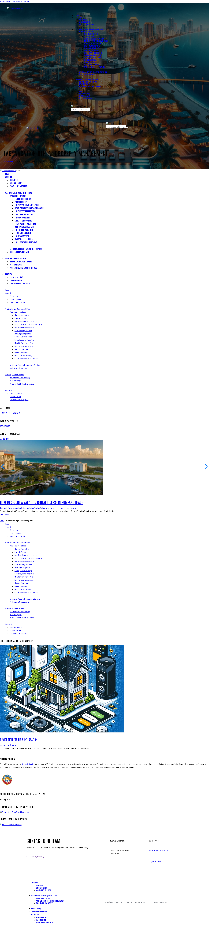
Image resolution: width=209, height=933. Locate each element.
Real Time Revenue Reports (24, 327)
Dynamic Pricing (20, 318)
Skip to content (5, 1)
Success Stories (15, 299)
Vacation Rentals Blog (18, 302)
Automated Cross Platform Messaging (28, 324)
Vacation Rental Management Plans (17, 309)
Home (6, 161)
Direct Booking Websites (23, 330)
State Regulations (28, 508)
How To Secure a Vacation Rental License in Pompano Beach (41, 502)
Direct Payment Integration (24, 340)
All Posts (11, 161)
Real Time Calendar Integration (26, 321)
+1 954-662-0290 (155, 861)
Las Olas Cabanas (16, 393)
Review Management (22, 352)
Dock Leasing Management (19, 368)
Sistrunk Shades (15, 396)
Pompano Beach (17, 508)
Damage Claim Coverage (23, 337)
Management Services (8, 745)
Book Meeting (5, 425)
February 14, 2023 (50, 508)
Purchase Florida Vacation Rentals (22, 384)
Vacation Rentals (39, 508)
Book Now (8, 390)
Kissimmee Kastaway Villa (19, 399)
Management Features (18, 312)
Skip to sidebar (17, 1)
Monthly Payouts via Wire (24, 343)
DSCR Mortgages (16, 381)
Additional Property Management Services (25, 365)
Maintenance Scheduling (23, 355)
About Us (8, 293)
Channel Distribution (22, 315)
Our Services (4, 438)
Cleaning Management (23, 333)
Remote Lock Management (24, 346)
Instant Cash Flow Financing (20, 377)
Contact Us (14, 296)
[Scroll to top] (1, 931)
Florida (10, 508)
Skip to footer (28, 1)
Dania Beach (3, 508)
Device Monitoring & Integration (26, 358)
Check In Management (22, 349)
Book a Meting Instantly (35, 856)
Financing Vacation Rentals (14, 374)
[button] (71, 13)
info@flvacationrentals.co (10, 412)
